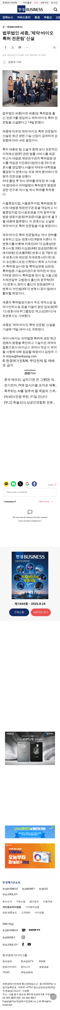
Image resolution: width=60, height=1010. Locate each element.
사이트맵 (39, 912)
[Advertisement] (30, 676)
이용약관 (47, 901)
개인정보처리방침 (11, 907)
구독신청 (19, 612)
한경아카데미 (9, 967)
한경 (10, 889)
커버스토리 (23, 17)
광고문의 (34, 901)
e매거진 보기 (41, 612)
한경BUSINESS (14, 27)
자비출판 (27, 2)
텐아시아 (25, 967)
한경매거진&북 (9, 2)
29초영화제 (27, 972)
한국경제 (7, 961)
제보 (36, 2)
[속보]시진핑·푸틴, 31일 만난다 (25, 396)
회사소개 (7, 901)
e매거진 (44, 2)
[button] (54, 2)
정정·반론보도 (9, 912)
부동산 (48, 17)
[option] (30, 748)
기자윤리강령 (32, 907)
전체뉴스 (7, 17)
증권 (37, 17)
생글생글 (43, 967)
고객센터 (25, 912)
